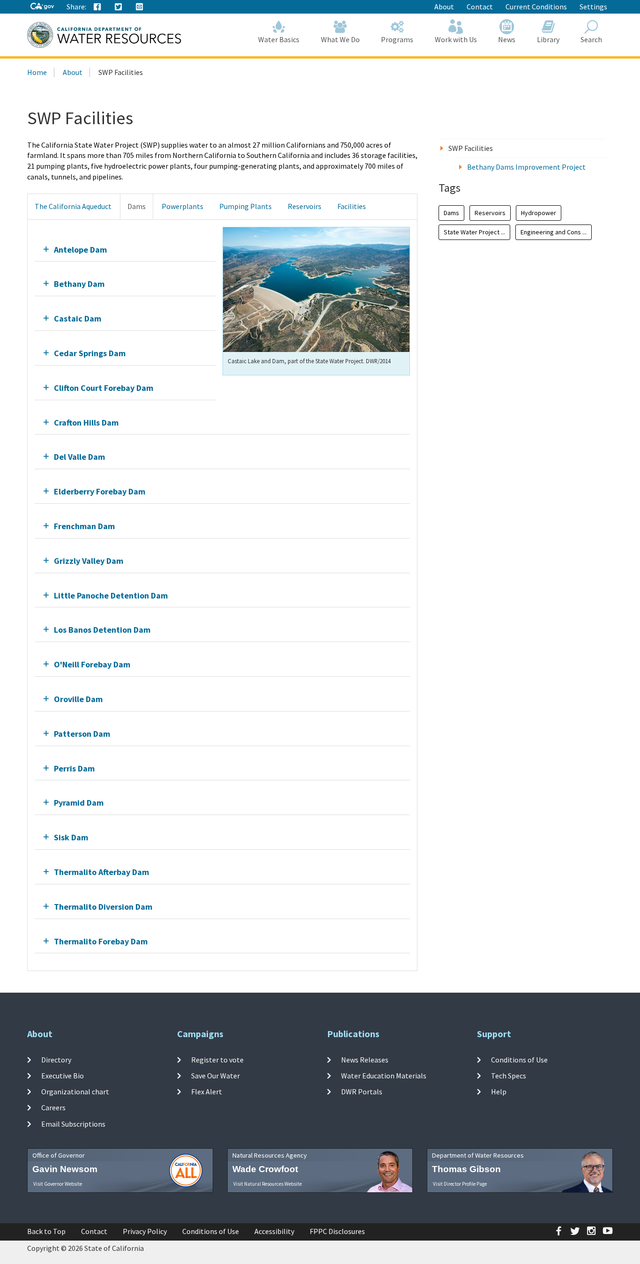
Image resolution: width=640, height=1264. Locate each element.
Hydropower (538, 213)
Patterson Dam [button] (82, 733)
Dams (451, 213)
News (506, 39)
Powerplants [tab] (182, 206)
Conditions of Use (519, 1059)
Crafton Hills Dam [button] (86, 422)
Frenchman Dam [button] (84, 526)
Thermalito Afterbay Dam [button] (101, 872)
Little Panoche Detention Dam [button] (111, 595)
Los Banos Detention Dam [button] (102, 629)
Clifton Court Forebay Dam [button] (103, 387)
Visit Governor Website (57, 1184)
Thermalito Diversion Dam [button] (103, 906)
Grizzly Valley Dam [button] (88, 560)
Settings (593, 6)
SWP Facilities (470, 148)
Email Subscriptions (73, 1123)
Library (548, 39)
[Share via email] (139, 7)
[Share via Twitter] (118, 7)
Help (498, 1091)
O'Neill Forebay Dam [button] (92, 664)
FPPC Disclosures (337, 1231)
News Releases (364, 1059)
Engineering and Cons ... (554, 232)
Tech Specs (508, 1075)
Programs (397, 39)
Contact (480, 6)
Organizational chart (75, 1091)
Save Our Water (215, 1075)
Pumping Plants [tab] (245, 206)
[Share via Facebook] (97, 7)
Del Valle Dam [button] (79, 456)
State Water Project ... (474, 232)
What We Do (340, 39)
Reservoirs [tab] (304, 206)
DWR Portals (361, 1091)
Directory (56, 1059)
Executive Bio (62, 1075)
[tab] (125, 250)
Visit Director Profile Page (460, 1184)
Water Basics (278, 39)
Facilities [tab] (351, 206)
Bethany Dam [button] (79, 283)
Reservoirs (490, 213)
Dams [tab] (136, 206)
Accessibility (274, 1231)
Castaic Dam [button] (77, 318)
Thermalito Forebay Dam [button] (101, 941)
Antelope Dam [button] (80, 249)
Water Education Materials (383, 1075)
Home (37, 72)
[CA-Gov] (42, 7)
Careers (53, 1107)
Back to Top (46, 1231)
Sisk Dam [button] (71, 837)
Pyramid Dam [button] (79, 802)
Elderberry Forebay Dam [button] (99, 491)
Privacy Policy (145, 1231)
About (444, 6)
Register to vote (217, 1059)
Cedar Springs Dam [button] (90, 353)
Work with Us (456, 39)
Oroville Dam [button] (78, 699)
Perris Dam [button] (74, 768)
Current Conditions (536, 6)
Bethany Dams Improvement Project (526, 167)
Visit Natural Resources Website (267, 1184)
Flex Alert (206, 1091)
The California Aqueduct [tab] (73, 206)
